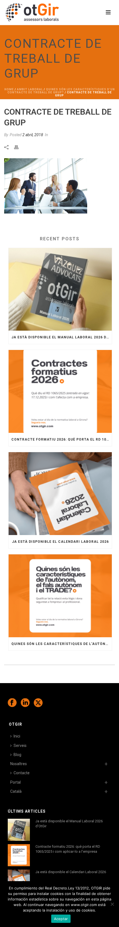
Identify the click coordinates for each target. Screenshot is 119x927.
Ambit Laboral (30, 89)
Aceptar (61, 919)
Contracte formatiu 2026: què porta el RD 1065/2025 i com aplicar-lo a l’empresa (61, 439)
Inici (17, 736)
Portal (15, 782)
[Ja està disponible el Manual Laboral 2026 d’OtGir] (60, 289)
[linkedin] (25, 703)
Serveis (20, 745)
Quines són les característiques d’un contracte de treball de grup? (61, 91)
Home (9, 89)
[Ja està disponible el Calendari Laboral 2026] (60, 493)
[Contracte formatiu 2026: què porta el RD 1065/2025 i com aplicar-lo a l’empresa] (60, 391)
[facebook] (12, 703)
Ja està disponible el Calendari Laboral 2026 (60, 542)
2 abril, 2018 (32, 135)
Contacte (22, 773)
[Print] (19, 147)
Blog (17, 754)
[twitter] (38, 703)
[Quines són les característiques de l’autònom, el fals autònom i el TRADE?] (60, 595)
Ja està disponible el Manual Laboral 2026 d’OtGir (61, 337)
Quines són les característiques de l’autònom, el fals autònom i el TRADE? (61, 644)
